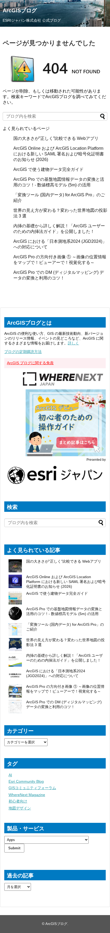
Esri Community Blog (26, 781)
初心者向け (18, 801)
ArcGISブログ (20, 10)
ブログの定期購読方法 (23, 352)
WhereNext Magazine (27, 795)
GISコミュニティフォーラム (32, 788)
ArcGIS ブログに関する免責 (30, 363)
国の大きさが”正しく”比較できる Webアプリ (56, 138)
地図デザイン (20, 808)
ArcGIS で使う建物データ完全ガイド (48, 169)
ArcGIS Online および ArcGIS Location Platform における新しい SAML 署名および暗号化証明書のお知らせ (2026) (58, 154)
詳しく (73, 343)
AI (10, 775)
